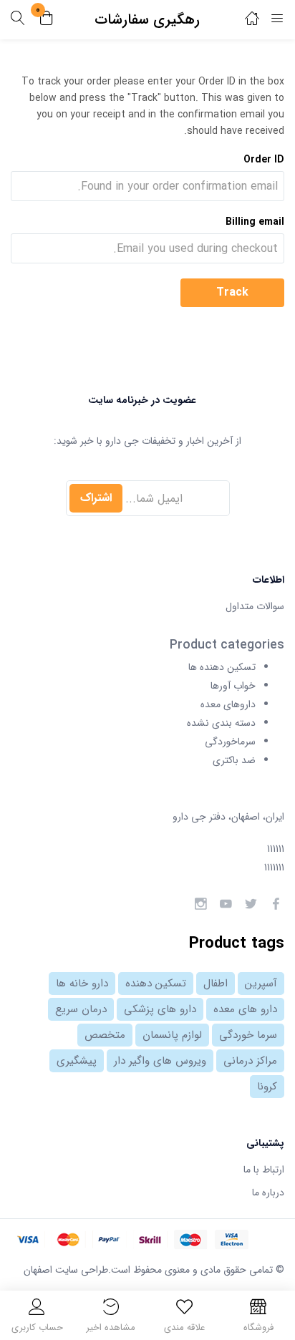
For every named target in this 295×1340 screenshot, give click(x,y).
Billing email (255, 222)
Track (232, 292)
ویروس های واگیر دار (160, 1060)
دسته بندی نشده (221, 723)
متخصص (104, 1035)
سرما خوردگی (248, 1035)
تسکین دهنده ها (222, 667)
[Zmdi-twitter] (250, 904)
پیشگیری (77, 1060)
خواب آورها (233, 686)
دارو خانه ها (82, 983)
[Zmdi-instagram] (200, 904)
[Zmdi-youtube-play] (225, 904)
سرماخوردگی (230, 741)
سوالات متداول (255, 606)
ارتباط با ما (263, 1170)
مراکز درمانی (250, 1060)
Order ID (263, 160)
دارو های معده (245, 1009)
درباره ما (268, 1192)
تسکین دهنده (155, 983)
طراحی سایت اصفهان (66, 1270)
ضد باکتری (234, 760)
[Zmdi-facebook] (275, 904)
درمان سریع (81, 1009)
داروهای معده (228, 704)
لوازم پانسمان (172, 1035)
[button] (46, 20)
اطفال (215, 983)
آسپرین (261, 983)
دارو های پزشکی (160, 1009)
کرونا (267, 1086)
